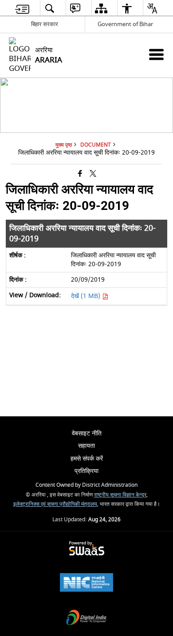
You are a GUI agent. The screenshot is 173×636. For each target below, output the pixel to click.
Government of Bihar (125, 24)
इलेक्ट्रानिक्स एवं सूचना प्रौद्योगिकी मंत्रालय (55, 504)
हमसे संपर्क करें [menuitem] (87, 458)
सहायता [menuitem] (86, 445)
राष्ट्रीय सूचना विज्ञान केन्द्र (120, 495)
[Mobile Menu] (156, 54)
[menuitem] (22, 8)
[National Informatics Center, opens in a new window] (86, 583)
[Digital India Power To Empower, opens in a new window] (86, 618)
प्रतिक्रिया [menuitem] (86, 471)
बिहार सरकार (44, 24)
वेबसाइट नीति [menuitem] (87, 433)
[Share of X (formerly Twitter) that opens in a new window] (92, 174)
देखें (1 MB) (86, 296)
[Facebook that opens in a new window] (80, 174)
